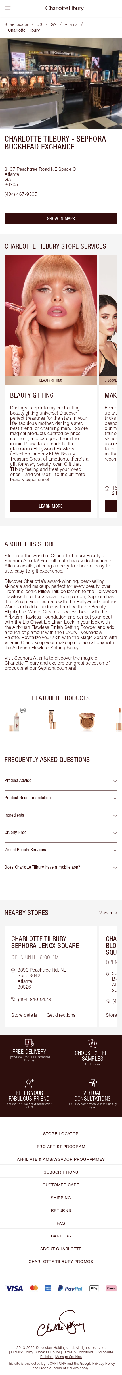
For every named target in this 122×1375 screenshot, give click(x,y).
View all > (108, 912)
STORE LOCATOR (61, 1133)
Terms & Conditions (78, 1352)
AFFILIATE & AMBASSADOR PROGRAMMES (61, 1159)
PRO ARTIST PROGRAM (61, 1146)
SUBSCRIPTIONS (61, 1172)
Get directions (61, 1015)
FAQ (61, 1223)
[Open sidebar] (8, 8)
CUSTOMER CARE (61, 1184)
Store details (24, 1015)
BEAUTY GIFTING (32, 395)
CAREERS (61, 1235)
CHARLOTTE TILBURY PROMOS (61, 1261)
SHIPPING (61, 1197)
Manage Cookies (68, 1357)
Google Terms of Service (59, 1368)
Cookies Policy (48, 1352)
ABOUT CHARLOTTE (61, 1248)
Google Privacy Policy (97, 1363)
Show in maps (61, 218)
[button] (61, 781)
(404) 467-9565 (21, 194)
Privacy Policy (22, 1352)
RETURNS (61, 1210)
